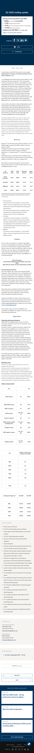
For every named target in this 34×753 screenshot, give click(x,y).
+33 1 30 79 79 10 (7, 628)
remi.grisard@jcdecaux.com (9, 640)
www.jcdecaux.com (11, 305)
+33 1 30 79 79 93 (7, 638)
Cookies (19, 744)
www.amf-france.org (11, 303)
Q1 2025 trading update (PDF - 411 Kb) (15, 655)
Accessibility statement (18, 746)
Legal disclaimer (10, 744)
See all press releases (17, 737)
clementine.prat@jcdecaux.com (10, 630)
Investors (20, 665)
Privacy (26, 744)
